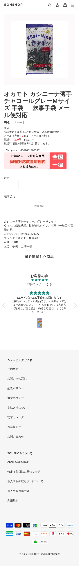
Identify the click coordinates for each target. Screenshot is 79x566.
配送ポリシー (15, 388)
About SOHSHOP (18, 461)
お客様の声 (14, 426)
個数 (6, 178)
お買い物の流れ (17, 378)
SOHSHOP (13, 4)
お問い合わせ (15, 436)
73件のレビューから (39, 284)
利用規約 (12, 500)
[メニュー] (73, 5)
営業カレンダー (17, 417)
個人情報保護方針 (18, 491)
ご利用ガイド (15, 368)
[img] (40, 280)
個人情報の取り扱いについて (25, 481)
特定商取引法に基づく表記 (23, 471)
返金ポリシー (15, 397)
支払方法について (18, 407)
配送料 (8, 143)
